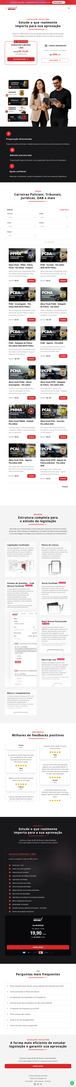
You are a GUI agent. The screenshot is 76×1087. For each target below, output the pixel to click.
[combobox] (22, 217)
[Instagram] (35, 1084)
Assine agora (58, 2)
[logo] (12, 8)
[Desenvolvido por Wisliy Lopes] (41, 1084)
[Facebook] (38, 1084)
